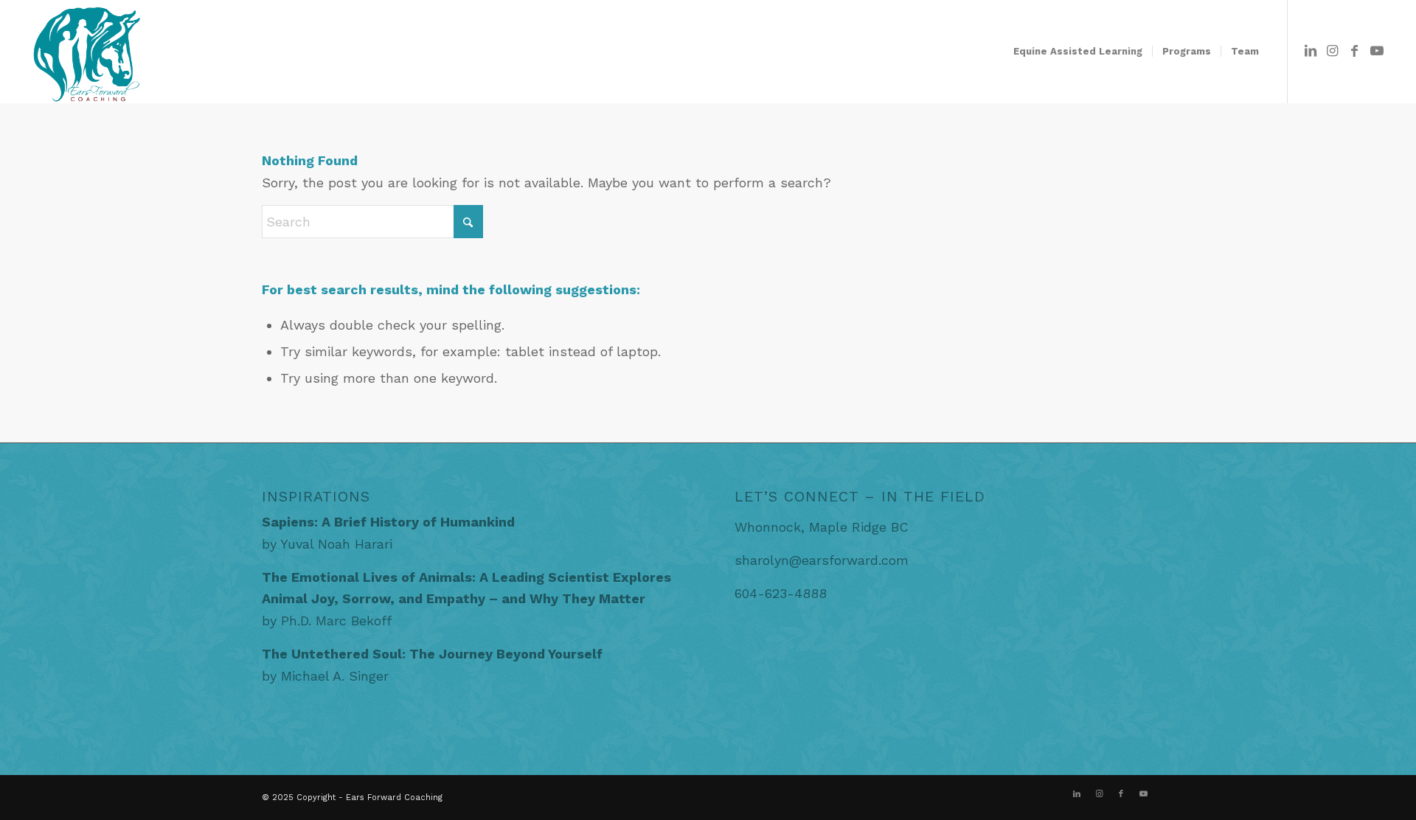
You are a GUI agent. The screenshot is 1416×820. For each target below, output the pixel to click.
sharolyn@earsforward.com (822, 560)
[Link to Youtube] (1377, 51)
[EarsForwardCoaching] (86, 51)
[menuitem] (1078, 51)
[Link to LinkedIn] (1310, 51)
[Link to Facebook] (1355, 51)
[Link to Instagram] (1333, 51)
